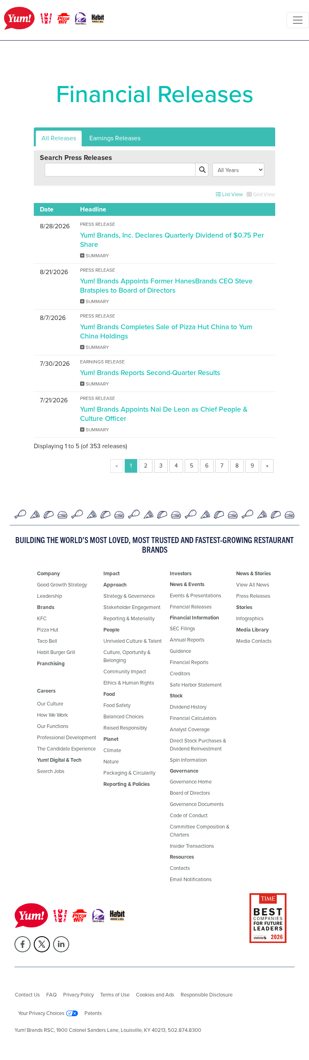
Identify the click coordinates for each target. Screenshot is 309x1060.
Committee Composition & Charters (199, 831)
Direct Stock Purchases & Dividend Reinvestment (198, 744)
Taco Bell (47, 641)
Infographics (250, 618)
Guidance (180, 651)
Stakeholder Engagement (132, 607)
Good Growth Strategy (62, 584)
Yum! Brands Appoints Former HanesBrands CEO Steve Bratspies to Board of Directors (166, 285)
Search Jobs (50, 771)
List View (232, 194)
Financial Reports (189, 662)
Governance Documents (197, 804)
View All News (252, 584)
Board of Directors (190, 793)
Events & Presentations (195, 595)
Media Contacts (254, 641)
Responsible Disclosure (207, 994)
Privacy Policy (78, 994)
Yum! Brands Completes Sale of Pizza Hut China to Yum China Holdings (166, 331)
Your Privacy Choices (41, 1013)
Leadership (49, 596)
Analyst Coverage (190, 729)
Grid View (263, 194)
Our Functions (52, 726)
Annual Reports (187, 640)
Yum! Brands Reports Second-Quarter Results (150, 372)
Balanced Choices (123, 716)
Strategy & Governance (129, 596)
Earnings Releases (114, 138)
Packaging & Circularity (129, 773)
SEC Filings (182, 628)
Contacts (180, 868)
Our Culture (50, 703)
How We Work (52, 715)
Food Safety (116, 705)
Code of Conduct (189, 815)
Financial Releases (191, 607)
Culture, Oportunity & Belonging (126, 656)
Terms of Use (115, 994)
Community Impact (124, 671)
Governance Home (191, 781)
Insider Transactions (192, 846)
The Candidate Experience (66, 748)
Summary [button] (96, 255)
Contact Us (27, 994)
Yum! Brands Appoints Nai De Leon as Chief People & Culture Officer (163, 414)
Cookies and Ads (155, 994)
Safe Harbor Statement (196, 685)
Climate (112, 750)
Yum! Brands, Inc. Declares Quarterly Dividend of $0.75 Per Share (172, 240)
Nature (111, 761)
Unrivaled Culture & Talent (132, 641)
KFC (42, 618)
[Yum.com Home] (54, 20)
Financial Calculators (193, 718)
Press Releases (253, 596)
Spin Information (188, 760)
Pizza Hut (47, 630)
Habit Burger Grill (56, 652)
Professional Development (66, 737)
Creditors (180, 673)
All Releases (58, 138)
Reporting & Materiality (128, 618)
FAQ (51, 994)
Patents (93, 1013)
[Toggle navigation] (297, 20)
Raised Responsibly (125, 728)
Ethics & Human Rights (128, 683)
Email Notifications (191, 879)
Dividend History (188, 707)
